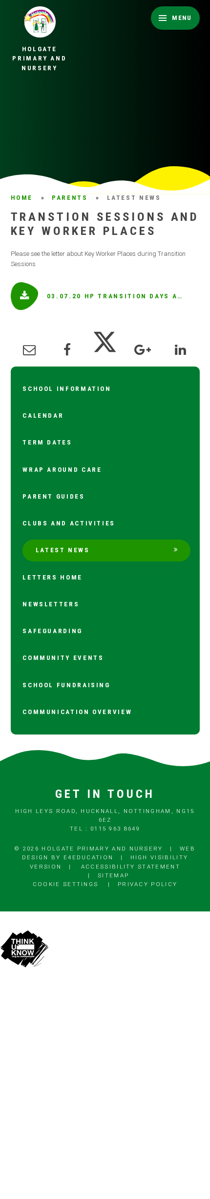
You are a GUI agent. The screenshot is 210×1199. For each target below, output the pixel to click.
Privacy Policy (147, 884)
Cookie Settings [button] (66, 884)
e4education (88, 857)
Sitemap (113, 875)
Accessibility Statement (130, 866)
